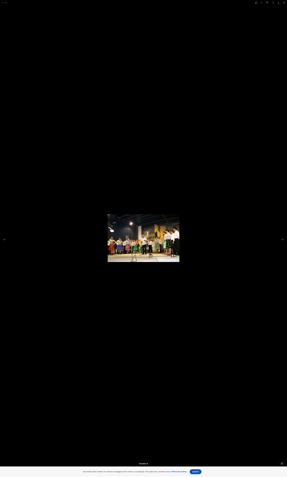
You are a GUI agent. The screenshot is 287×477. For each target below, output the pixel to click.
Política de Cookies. (179, 472)
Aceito (195, 472)
